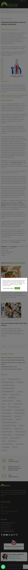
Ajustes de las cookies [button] (8, 288)
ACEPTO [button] (17, 288)
